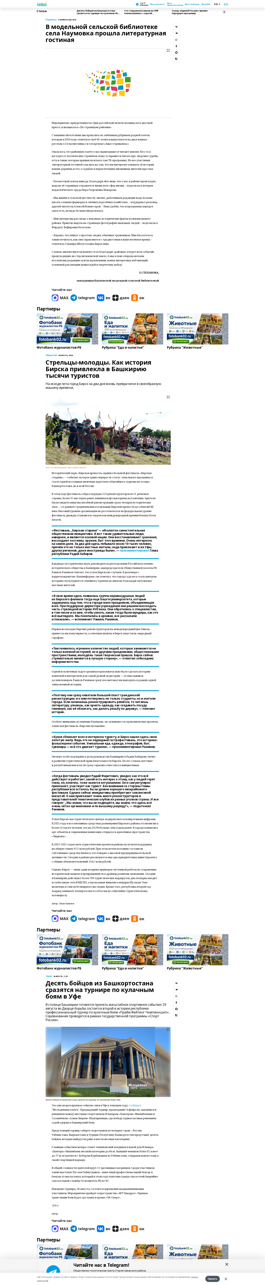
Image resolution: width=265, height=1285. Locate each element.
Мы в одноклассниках (174, 4)
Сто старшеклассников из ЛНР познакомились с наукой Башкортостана (141, 12)
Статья (41, 11)
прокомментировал (134, 550)
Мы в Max (206, 4)
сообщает (135, 1105)
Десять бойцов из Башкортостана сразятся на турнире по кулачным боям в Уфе (99, 12)
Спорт (49, 976)
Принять (212, 1278)
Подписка (51, 19)
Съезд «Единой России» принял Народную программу (189, 12)
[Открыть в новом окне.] (60, 297)
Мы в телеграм (192, 4)
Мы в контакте (157, 4)
